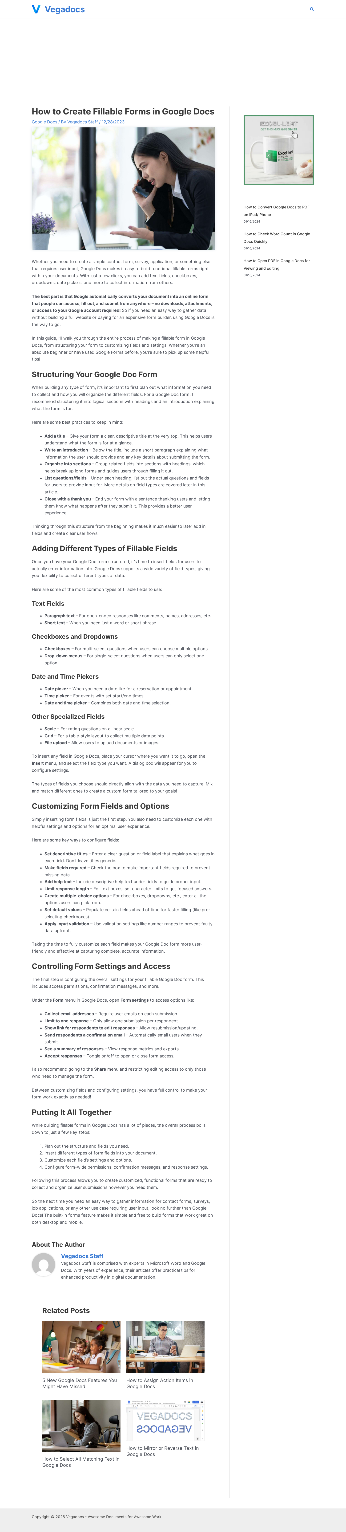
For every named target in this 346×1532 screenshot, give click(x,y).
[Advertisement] (173, 54)
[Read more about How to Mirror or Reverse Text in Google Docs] (165, 1419)
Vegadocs (65, 9)
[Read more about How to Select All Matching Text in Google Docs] (81, 1425)
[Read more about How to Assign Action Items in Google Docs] (165, 1346)
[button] (312, 9)
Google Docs (44, 121)
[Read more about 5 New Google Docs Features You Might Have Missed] (81, 1346)
